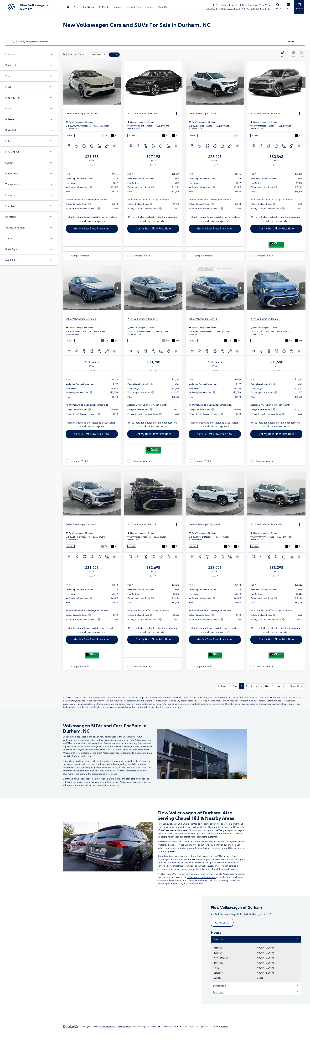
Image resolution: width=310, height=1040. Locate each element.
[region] (92, 191)
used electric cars (216, 841)
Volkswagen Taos (71, 749)
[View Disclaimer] (114, 145)
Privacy (121, 1026)
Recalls (128, 1026)
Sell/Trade (104, 6)
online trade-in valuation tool (201, 877)
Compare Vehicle (80, 255)
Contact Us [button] (222, 922)
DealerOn (104, 1026)
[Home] (68, 7)
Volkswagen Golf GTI (104, 749)
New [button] (76, 6)
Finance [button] (149, 6)
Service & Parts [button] (133, 6)
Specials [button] (118, 6)
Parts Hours (218, 991)
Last (280, 686)
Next (268, 686)
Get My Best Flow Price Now (91, 228)
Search (291, 41)
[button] (117, 82)
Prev (234, 686)
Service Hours (219, 985)
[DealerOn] (71, 1026)
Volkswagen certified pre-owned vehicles (193, 873)
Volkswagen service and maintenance (219, 862)
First (222, 686)
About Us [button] (162, 6)
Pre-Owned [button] (88, 6)
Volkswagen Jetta (131, 746)
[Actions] (115, 113)
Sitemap (112, 1026)
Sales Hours (218, 939)
